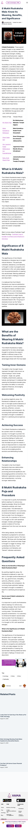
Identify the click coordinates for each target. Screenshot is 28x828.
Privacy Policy (20, 811)
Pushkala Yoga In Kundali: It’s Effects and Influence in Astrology (13, 236)
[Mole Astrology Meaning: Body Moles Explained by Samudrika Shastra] (14, 729)
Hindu (13, 676)
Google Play (10, 825)
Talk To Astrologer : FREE (13, 2)
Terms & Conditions (21, 815)
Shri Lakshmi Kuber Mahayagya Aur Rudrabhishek (7, 149)
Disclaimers (21, 808)
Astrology (4, 24)
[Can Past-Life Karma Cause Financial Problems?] (14, 753)
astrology (5, 676)
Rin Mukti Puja (7, 122)
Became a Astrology (10, 807)
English (10, 24)
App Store (18, 825)
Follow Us (3, 819)
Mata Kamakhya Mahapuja (6, 131)
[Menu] (27, 2)
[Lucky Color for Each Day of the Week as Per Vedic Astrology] (14, 705)
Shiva (19, 676)
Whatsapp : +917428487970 (9, 815)
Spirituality (6, 679)
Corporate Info (20, 804)
